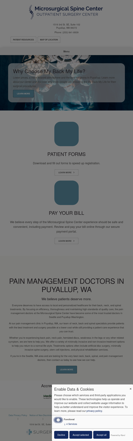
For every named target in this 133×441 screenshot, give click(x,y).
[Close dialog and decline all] (130, 386)
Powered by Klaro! (118, 435)
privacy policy (94, 411)
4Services (70, 424)
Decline (61, 434)
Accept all (101, 434)
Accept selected (81, 434)
